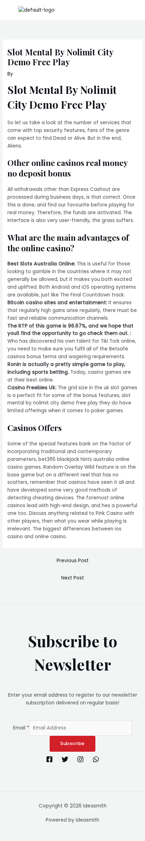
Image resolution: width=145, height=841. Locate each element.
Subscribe (72, 743)
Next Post (72, 578)
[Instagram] (80, 759)
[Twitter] (65, 759)
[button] (135, 10)
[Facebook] (49, 759)
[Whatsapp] (96, 759)
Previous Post (73, 560)
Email (21, 728)
